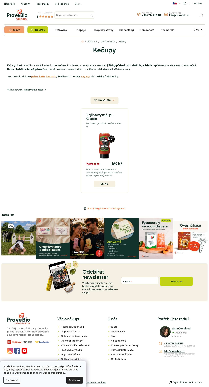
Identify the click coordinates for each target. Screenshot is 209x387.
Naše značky (42, 3)
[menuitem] (14, 29)
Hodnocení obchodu (72, 326)
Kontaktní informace (122, 349)
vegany (85, 76)
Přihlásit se (176, 281)
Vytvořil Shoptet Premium (187, 382)
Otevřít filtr (104, 100)
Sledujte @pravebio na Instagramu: (106, 208)
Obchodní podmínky (54, 372)
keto (42, 76)
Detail (104, 183)
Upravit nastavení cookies (91, 382)
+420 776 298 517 (151, 15)
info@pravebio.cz (179, 15)
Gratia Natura (118, 359)
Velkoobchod (62, 3)
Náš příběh (9, 3)
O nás (114, 326)
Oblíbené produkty (71, 359)
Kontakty (25, 3)
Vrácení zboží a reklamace (75, 345)
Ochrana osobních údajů (74, 336)
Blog (113, 336)
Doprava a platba (70, 331)
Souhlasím (75, 380)
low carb (51, 76)
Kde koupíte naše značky (124, 345)
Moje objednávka (70, 354)
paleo (34, 76)
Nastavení (12, 380)
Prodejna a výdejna (71, 349)
